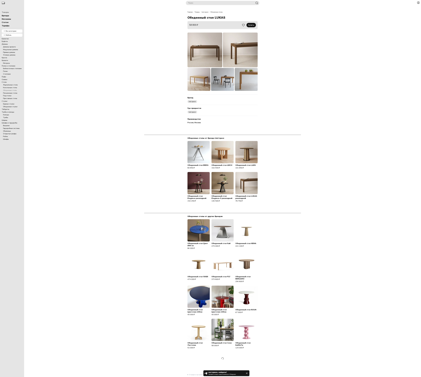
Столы (4, 82)
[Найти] (257, 3)
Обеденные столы (10, 90)
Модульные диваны (10, 49)
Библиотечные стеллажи (12, 68)
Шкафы (6, 139)
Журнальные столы (10, 85)
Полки (5, 71)
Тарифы (5, 26)
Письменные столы (10, 93)
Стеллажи (7, 74)
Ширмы (4, 120)
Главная (190, 12)
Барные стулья (8, 104)
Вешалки (6, 125)
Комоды (6, 115)
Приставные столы (10, 98)
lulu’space (205, 12)
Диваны (5, 44)
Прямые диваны (9, 52)
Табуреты (5, 109)
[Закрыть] (247, 373)
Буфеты (5, 41)
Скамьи (4, 79)
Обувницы (7, 131)
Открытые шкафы (9, 134)
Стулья (4, 101)
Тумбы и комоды (8, 112)
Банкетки (5, 39)
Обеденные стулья (10, 107)
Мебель (8, 35)
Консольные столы (10, 87)
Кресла (4, 58)
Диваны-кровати (9, 47)
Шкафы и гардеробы (9, 123)
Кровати (5, 60)
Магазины (6, 19)
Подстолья (7, 96)
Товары (5, 12)
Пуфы (4, 77)
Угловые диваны (9, 55)
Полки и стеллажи (8, 66)
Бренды (5, 15)
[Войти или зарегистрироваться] (418, 2)
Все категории (11, 31)
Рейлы (5, 136)
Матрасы (6, 63)
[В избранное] (243, 25)
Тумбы (5, 117)
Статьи (5, 22)
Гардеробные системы (11, 128)
